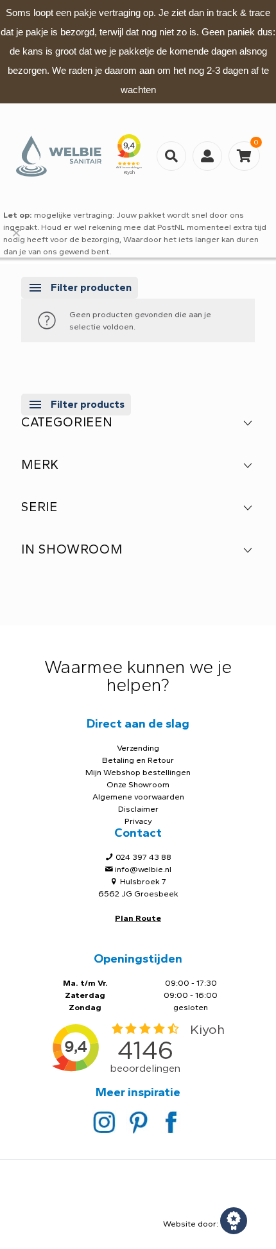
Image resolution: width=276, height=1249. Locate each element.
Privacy (138, 821)
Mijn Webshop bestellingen (138, 772)
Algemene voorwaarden (138, 796)
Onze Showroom (138, 784)
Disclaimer (138, 809)
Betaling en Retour (138, 760)
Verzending (138, 748)
